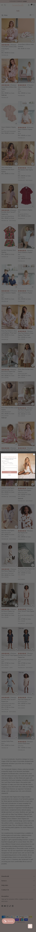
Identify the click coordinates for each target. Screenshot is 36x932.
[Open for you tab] (30, 926)
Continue (9, 472)
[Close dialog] (34, 454)
